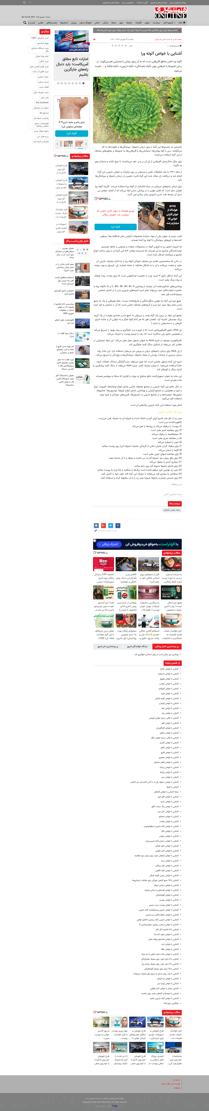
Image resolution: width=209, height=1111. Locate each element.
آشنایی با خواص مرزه (169, 860)
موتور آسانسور (43, 43)
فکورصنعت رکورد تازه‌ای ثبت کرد (64, 321)
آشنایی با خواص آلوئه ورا (161, 53)
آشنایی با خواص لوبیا (169, 693)
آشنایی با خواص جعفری (168, 757)
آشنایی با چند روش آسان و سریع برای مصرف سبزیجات (155, 973)
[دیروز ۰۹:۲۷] (82, 252)
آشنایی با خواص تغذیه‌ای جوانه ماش (163, 939)
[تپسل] (95, 198)
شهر (121, 23)
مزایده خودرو (43, 77)
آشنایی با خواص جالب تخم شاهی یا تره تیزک (159, 954)
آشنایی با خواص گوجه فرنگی (166, 698)
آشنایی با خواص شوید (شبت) (166, 934)
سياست (156, 23)
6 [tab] (65, 83)
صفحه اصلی (177, 39)
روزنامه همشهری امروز (178, 2)
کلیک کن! (115, 227)
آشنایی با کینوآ (172, 787)
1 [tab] (83, 83)
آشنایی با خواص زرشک (169, 767)
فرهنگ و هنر (85, 23)
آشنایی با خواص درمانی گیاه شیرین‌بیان (162, 841)
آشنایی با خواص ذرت (169, 944)
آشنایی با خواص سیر (169, 777)
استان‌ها (64, 23)
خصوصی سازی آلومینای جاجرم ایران (64, 292)
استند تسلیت (43, 82)
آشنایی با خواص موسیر (168, 900)
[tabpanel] (72, 55)
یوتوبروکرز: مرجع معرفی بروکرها (42, 125)
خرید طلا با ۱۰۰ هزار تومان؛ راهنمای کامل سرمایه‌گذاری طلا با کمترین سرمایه (65, 364)
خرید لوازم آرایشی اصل (39, 66)
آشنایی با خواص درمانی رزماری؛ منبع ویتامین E (158, 924)
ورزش (73, 23)
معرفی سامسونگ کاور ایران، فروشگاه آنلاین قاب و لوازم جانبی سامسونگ (65, 380)
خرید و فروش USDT (40, 38)
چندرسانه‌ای (52, 23)
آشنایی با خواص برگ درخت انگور (164, 806)
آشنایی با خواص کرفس (168, 683)
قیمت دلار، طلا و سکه (170, 1084)
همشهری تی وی (128, 2)
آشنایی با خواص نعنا (170, 708)
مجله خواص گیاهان (172, 510)
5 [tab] (69, 83)
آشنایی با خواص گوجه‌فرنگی (167, 895)
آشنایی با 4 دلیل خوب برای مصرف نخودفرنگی (159, 959)
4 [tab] (72, 83)
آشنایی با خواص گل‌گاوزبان (167, 728)
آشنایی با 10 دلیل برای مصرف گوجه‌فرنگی (161, 969)
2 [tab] (79, 83)
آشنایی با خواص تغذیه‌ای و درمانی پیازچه (161, 890)
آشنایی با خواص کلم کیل (168, 796)
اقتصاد (138, 23)
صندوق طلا (44, 113)
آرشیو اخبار (168, 23)
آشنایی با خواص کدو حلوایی (166, 851)
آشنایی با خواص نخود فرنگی (166, 846)
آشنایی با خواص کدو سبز (168, 811)
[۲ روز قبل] (82, 281)
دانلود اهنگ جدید (41, 131)
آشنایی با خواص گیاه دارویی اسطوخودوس (161, 826)
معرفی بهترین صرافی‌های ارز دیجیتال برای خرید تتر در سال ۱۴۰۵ (64, 253)
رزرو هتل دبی (43, 136)
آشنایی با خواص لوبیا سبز (167, 983)
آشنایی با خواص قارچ (169, 752)
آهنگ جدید (44, 87)
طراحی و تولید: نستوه (103, 1106)
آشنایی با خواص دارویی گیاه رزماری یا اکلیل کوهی (157, 919)
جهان (147, 23)
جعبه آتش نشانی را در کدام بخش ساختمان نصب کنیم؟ (65, 267)
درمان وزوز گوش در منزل (66, 335)
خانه (181, 23)
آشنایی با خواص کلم (170, 723)
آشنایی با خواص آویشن (168, 703)
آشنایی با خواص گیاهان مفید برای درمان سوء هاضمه (156, 855)
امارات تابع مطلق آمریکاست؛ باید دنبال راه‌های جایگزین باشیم (72, 67)
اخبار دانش (166, 39)
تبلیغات (177, 1088)
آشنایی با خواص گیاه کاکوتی (166, 870)
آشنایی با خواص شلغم (169, 733)
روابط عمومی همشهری (111, 2)
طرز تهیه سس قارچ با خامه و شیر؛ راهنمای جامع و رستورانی (65, 349)
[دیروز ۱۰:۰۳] (72, 41)
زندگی (105, 23)
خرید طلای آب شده (41, 71)
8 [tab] (58, 83)
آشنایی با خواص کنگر (169, 831)
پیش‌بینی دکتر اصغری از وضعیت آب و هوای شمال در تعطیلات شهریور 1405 (64, 308)
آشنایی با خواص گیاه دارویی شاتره (164, 998)
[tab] (167, 647)
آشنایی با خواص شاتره (169, 669)
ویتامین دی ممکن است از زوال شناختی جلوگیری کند (156, 654)
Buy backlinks (42, 102)
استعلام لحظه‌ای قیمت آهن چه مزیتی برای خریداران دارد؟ (64, 280)
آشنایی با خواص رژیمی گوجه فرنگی (164, 875)
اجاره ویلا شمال (42, 56)
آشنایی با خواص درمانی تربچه (166, 885)
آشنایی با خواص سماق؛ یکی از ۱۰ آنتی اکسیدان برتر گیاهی (154, 782)
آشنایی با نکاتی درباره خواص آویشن (163, 718)
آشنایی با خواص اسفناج (168, 816)
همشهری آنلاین (169, 13)
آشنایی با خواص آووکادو (168, 688)
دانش (97, 23)
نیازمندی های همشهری (159, 2)
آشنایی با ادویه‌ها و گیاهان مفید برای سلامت (159, 993)
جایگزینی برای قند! (170, 1003)
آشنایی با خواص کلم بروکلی (166, 865)
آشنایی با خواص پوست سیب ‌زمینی (163, 905)
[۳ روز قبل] (82, 350)
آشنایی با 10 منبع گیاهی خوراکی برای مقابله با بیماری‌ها (155, 880)
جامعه (129, 23)
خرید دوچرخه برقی (41, 92)
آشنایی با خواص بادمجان (168, 674)
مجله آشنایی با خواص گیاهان (166, 792)
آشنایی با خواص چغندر (169, 821)
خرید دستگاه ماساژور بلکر (40, 50)
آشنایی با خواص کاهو (169, 747)
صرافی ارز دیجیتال (41, 108)
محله (113, 23)
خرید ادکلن (44, 61)
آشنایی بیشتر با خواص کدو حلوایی (164, 988)
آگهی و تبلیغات (142, 2)
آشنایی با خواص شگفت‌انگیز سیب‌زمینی (162, 915)
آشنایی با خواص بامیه (169, 801)
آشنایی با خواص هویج (169, 679)
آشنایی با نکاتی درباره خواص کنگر (164, 738)
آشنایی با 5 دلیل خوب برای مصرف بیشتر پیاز (160, 964)
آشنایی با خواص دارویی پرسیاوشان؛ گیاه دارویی (158, 910)
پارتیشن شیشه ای (41, 118)
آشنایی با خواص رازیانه (169, 772)
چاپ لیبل (45, 97)
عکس (40, 23)
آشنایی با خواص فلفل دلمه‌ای (166, 762)
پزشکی (157, 39)
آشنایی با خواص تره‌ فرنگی (167, 978)
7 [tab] (61, 83)
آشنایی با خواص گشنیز (169, 742)
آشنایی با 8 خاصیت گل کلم (167, 929)
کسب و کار (30, 23)
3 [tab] (76, 83)
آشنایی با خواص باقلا (169, 949)
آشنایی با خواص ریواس (168, 836)
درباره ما (176, 1080)
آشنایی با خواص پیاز (170, 713)
